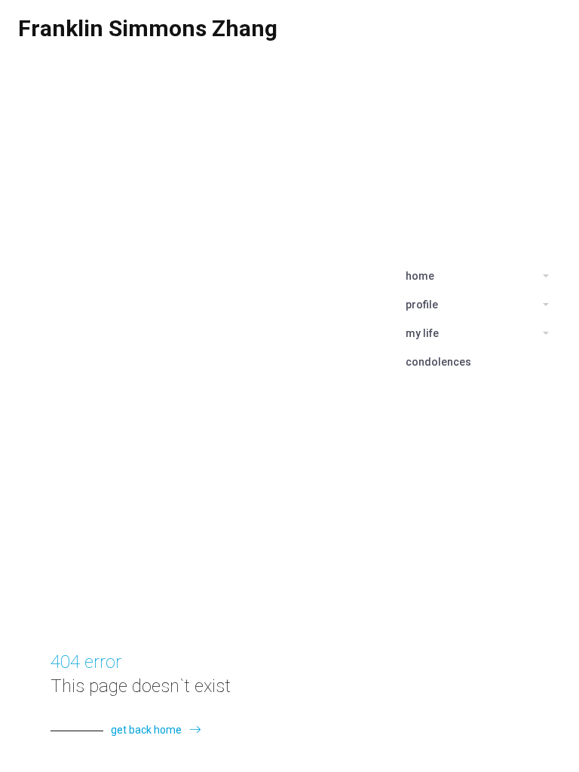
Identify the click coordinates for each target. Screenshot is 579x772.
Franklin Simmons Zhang (147, 28)
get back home (146, 730)
